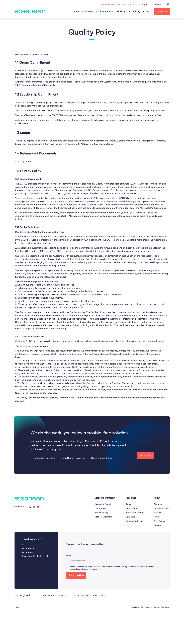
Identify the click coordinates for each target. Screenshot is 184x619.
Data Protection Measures (150, 607)
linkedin (34, 507)
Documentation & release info (35, 556)
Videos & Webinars (134, 521)
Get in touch (145, 455)
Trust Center (159, 521)
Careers (157, 4)
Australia (62, 595)
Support (145, 4)
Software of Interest (84, 11)
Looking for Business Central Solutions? (119, 4)
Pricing (136, 11)
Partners (157, 512)
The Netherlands (80, 595)
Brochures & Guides (135, 512)
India (103, 595)
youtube (38, 507)
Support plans (28, 552)
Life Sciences (100, 508)
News (156, 517)
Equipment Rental (103, 504)
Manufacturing (101, 512)
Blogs (128, 504)
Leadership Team (162, 508)
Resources (105, 11)
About (146, 11)
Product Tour (123, 11)
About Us (158, 504)
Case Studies (132, 517)
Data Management (103, 517)
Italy (95, 595)
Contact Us (162, 11)
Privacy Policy (111, 567)
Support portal (28, 548)
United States (47, 595)
